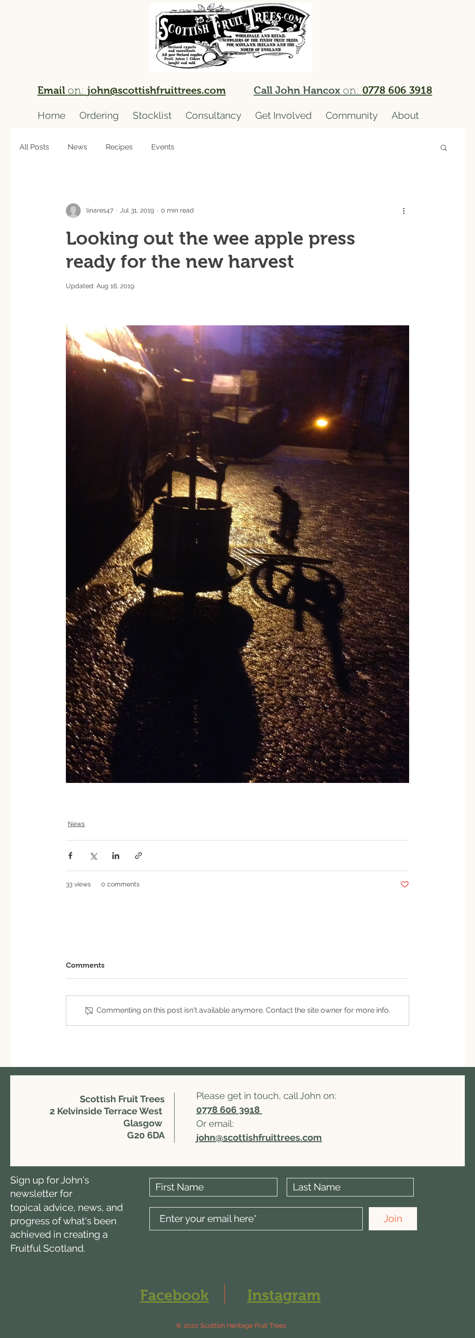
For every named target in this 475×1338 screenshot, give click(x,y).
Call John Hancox (298, 90)
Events (162, 146)
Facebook (174, 1295)
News (77, 146)
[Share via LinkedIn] (115, 855)
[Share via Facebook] (70, 855)
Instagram (284, 1295)
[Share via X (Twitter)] (93, 855)
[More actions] (403, 210)
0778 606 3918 (397, 90)
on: (352, 91)
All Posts (34, 146)
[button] (443, 147)
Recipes (119, 146)
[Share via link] (138, 855)
